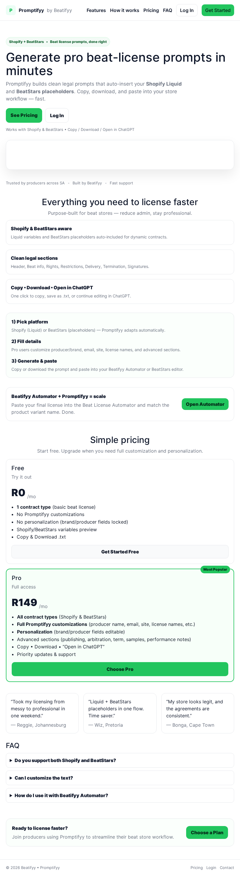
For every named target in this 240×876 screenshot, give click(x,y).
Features (96, 10)
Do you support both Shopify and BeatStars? (65, 760)
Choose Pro (120, 669)
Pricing (151, 10)
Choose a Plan (207, 832)
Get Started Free (120, 552)
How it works (124, 10)
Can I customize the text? (44, 778)
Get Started (218, 10)
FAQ (167, 10)
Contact (227, 867)
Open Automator (205, 404)
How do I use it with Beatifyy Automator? (61, 795)
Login (211, 867)
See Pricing (24, 115)
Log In (187, 10)
